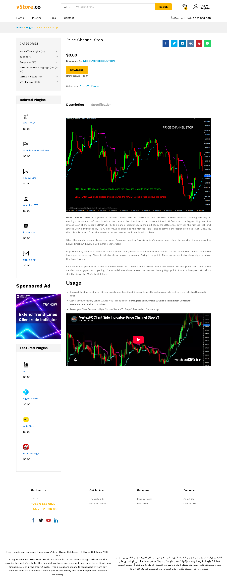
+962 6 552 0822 (43, 503)
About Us (188, 499)
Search (163, 6)
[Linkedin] (56, 520)
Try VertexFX (96, 499)
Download (76, 69)
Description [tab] (75, 104)
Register (205, 8)
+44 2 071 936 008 (198, 18)
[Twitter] (41, 520)
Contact (69, 18)
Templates (25, 62)
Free (81, 86)
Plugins (37, 18)
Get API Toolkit (97, 503)
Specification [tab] (101, 104)
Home (20, 18)
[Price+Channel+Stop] (174, 43)
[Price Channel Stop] (166, 43)
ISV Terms (142, 503)
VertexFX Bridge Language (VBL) (38, 67)
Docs (53, 18)
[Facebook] (33, 520)
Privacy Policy (144, 499)
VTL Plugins (92, 86)
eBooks (24, 56)
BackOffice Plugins (30, 51)
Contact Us (189, 503)
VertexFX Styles (28, 76)
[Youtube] (48, 520)
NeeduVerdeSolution (99, 60)
